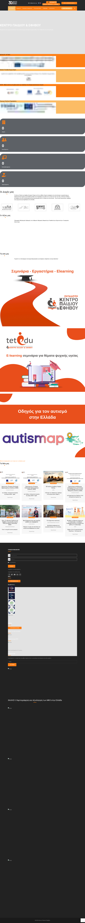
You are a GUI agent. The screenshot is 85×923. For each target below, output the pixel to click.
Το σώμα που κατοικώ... (53, 520)
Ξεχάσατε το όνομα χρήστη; (14, 569)
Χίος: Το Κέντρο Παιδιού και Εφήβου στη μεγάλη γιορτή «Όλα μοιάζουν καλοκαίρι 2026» (10, 522)
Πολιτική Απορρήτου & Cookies (15, 650)
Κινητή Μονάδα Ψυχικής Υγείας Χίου (53, 522)
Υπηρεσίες (18, 8)
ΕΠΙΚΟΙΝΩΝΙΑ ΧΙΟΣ (14, 581)
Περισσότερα (10, 497)
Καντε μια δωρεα (67, 8)
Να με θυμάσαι (12, 562)
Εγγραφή (12, 664)
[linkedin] (17, 574)
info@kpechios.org (33, 3)
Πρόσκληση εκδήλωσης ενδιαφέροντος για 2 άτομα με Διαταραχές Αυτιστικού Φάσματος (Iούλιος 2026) (75, 488)
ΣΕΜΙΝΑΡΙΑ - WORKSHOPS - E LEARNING (50, 3)
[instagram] (20, 574)
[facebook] (9, 574)
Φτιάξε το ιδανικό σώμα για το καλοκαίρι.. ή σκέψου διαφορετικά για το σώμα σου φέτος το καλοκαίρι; (75, 522)
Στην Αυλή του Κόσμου (31, 491)
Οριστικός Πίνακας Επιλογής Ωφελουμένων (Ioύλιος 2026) (10, 487)
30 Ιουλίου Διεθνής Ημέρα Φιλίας (53, 487)
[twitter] (12, 574)
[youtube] (14, 574)
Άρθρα (75, 526)
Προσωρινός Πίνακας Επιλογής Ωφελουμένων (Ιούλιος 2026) (32, 488)
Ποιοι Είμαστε (11, 8)
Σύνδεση (11, 566)
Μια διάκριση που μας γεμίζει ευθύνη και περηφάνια (31, 521)
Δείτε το (42, 361)
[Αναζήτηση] (74, 8)
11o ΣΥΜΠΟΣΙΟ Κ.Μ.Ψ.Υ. (70, 3)
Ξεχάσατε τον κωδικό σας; (14, 572)
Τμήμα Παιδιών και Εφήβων (9, 526)
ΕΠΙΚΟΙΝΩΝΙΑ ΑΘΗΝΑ (14, 627)
